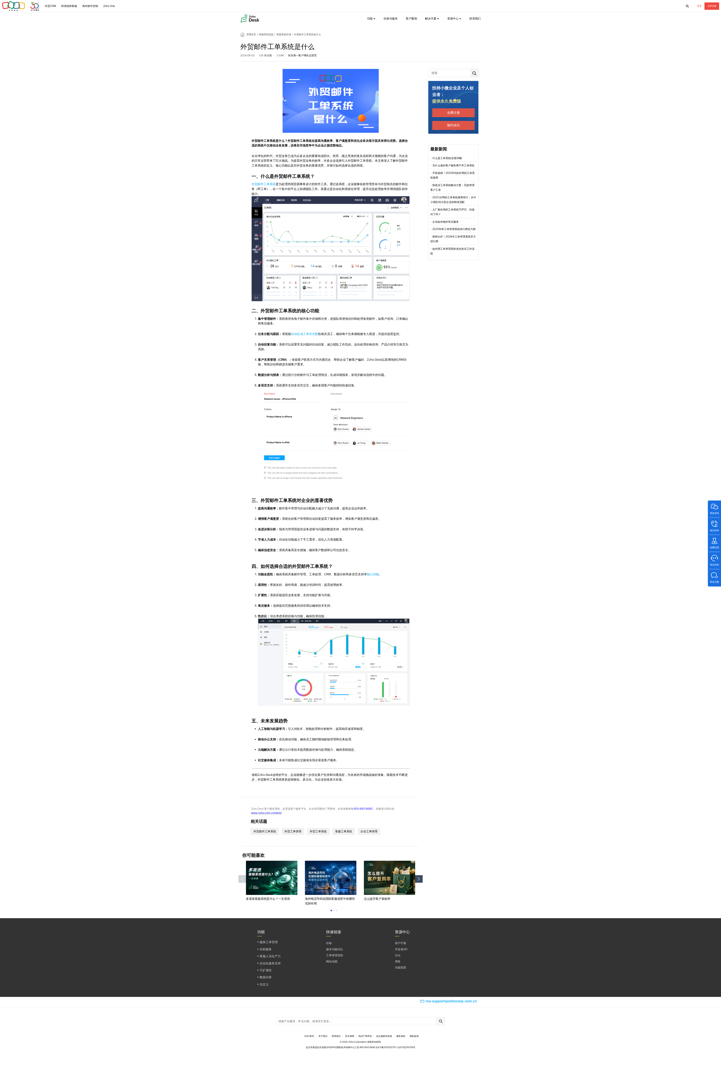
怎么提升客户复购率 (377, 899)
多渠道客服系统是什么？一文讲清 (268, 899)
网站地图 (331, 961)
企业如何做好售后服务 (445, 221)
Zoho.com (21, 6)
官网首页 (251, 34)
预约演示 (453, 125)
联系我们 (475, 18)
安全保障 (349, 1036)
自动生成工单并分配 (304, 334)
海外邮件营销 (90, 6)
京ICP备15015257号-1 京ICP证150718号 (395, 1047)
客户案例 (411, 18)
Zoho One (109, 6)
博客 (397, 961)
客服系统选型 (266, 34)
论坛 (397, 955)
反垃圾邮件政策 (384, 1036)
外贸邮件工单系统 (264, 184)
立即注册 (711, 6)
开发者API (401, 949)
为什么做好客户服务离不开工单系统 (453, 165)
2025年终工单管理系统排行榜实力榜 (454, 229)
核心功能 (373, 574)
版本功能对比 (334, 949)
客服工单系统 (343, 831)
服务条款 (400, 1036)
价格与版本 (391, 18)
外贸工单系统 (318, 831)
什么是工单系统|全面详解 (447, 158)
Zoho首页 (309, 1036)
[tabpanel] (271, 881)
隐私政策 (414, 1036)
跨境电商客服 (69, 6)
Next (419, 879)
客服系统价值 (283, 34)
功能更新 (400, 967)
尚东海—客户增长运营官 (302, 55)
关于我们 (322, 1036)
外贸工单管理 (292, 831)
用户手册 (400, 943)
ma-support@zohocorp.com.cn (451, 1001)
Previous (242, 879)
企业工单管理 (368, 831)
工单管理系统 (334, 955)
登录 (699, 6)
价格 (329, 943)
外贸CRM (50, 6)
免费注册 (453, 113)
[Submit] (440, 1021)
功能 (370, 18)
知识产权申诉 (365, 1036)
